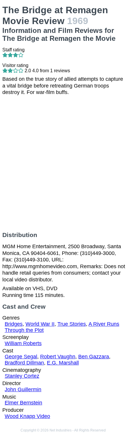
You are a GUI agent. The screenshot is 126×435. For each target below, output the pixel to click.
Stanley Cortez (22, 376)
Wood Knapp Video (27, 416)
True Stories (71, 324)
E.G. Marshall (63, 363)
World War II (40, 324)
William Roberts (23, 343)
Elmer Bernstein (23, 403)
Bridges (14, 324)
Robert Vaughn (57, 357)
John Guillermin (23, 389)
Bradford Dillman (24, 363)
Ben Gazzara (93, 357)
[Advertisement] (63, 163)
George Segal (21, 357)
